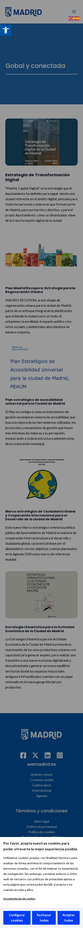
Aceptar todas (68, 917)
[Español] (77, 18)
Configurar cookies (17, 917)
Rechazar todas (44, 917)
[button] (6, 30)
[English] (71, 18)
